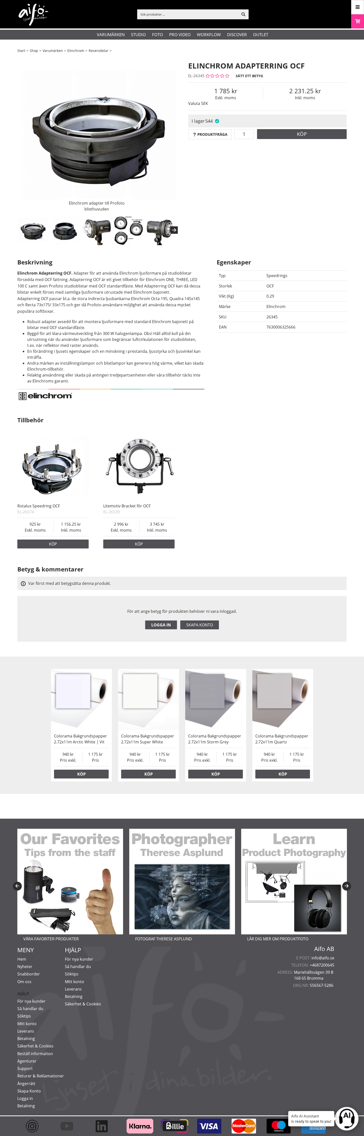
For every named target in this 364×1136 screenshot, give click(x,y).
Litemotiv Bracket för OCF (127, 506)
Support (25, 1068)
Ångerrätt (26, 1083)
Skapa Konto (29, 1091)
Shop (34, 50)
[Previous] (17, 886)
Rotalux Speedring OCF (38, 506)
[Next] (174, 230)
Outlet (260, 34)
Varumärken (111, 34)
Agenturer (26, 1061)
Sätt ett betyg (249, 75)
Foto (157, 34)
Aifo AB (324, 949)
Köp (302, 134)
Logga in (161, 625)
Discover (237, 34)
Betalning (26, 1038)
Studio (138, 34)
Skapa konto (199, 625)
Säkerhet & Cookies (35, 1046)
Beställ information (35, 1053)
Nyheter (24, 966)
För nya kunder (31, 1001)
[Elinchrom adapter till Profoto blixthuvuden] (96, 135)
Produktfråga (212, 134)
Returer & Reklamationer (40, 1076)
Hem (21, 959)
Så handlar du (30, 1008)
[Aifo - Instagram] (34, 1126)
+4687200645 (322, 965)
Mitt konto (27, 1023)
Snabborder (28, 974)
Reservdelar (98, 50)
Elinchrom (75, 50)
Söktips (24, 1016)
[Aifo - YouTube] (69, 1126)
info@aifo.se (323, 958)
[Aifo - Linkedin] (104, 1126)
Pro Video (180, 34)
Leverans (25, 1031)
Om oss (24, 981)
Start (21, 50)
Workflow (209, 34)
